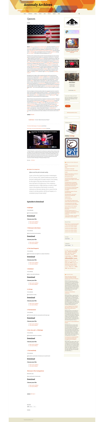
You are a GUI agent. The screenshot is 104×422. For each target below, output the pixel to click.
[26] (30, 72)
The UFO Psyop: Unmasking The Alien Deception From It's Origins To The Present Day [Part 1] (72, 179)
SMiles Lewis (75, 265)
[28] (45, 80)
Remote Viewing (67, 265)
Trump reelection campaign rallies (51, 85)
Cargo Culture (69, 253)
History (66, 261)
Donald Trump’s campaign (38, 101)
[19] (35, 71)
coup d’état (47, 63)
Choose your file (32, 219)
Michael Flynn (32, 105)
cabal (31, 50)
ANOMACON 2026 (67, 197)
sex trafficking (31, 51)
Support (54, 13)
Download (31, 216)
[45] (54, 105)
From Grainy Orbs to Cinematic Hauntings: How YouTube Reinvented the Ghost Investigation (71, 188)
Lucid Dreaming (72, 261)
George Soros (34, 64)
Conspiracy (72, 254)
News (71, 262)
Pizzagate (45, 68)
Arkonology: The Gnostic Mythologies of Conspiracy (36, 128)
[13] (52, 67)
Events (40, 13)
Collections (30, 13)
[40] (35, 105)
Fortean (70, 259)
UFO (73, 266)
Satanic (34, 50)
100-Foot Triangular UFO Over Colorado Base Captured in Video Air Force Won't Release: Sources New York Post (71, 307)
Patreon (49, 13)
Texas (70, 266)
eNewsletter (69, 258)
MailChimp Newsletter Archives (72, 112)
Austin (76, 250)
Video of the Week (71, 268)
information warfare (50, 101)
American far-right (42, 48)
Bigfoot (66, 251)
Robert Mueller (50, 62)
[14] (53, 67)
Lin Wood (51, 105)
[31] (48, 92)
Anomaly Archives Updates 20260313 (71, 230)
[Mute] (75, 66)
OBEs (77, 262)
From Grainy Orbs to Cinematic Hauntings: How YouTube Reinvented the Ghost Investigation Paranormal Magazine (71, 338)
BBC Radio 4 (33, 393)
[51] (30, 106)
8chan (32, 80)
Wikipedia (32, 114)
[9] (27, 58)
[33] (55, 94)
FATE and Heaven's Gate (69, 176)
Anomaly (70, 250)
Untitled (66, 164)
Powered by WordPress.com (28, 419)
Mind (69, 262)
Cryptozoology (68, 256)
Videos (75, 268)
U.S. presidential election (49, 100)
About (25, 13)
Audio (73, 250)
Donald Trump (53, 51)
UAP (72, 266)
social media (36, 94)
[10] (29, 60)
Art (72, 250)
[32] (49, 94)
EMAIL (75, 90)
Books (66, 253)
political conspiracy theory (42, 46)
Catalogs (71, 136)
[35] (37, 102)
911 (65, 250)
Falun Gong (47, 71)
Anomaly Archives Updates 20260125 (71, 231)
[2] (36, 50)
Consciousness (67, 254)
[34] (55, 98)
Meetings (66, 262)
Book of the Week (72, 251)
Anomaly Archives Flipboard (72, 162)
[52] (59, 110)
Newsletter (74, 262)
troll (30, 71)
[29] (32, 86)
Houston (69, 261)
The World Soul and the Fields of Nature (71, 170)
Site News (71, 265)
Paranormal (67, 264)
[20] (37, 71)
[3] (37, 50)
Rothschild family (35, 67)
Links (45, 13)
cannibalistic (40, 50)
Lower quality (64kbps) (33, 223)
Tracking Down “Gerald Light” (69, 168)
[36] (38, 102)
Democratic (42, 58)
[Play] (66, 66)
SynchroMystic (67, 266)
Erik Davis (33, 160)
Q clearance (40, 78)
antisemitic (49, 64)
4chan (48, 76)
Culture (72, 256)
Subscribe (67, 106)
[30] (27, 88)
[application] (72, 64)
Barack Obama (52, 63)
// (33, 46)
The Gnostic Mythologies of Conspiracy (34, 125)
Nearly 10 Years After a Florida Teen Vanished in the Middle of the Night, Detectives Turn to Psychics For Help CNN (71, 277)
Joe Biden (43, 102)
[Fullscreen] (77, 66)
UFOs (76, 266)
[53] (27, 111)
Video (59, 13)
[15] (36, 71)
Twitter (47, 94)
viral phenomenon (42, 83)
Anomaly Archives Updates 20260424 (71, 228)
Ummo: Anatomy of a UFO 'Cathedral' (71, 206)
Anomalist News (69, 274)
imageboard (41, 76)
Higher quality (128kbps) (33, 221)
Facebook (53, 94)
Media (75, 261)
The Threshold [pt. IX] (68, 198)
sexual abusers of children (48, 50)
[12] (38, 64)
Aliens (67, 250)
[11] (37, 64)
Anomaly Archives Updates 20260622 (71, 226)
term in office (30, 53)
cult (50, 53)
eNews (35, 13)
